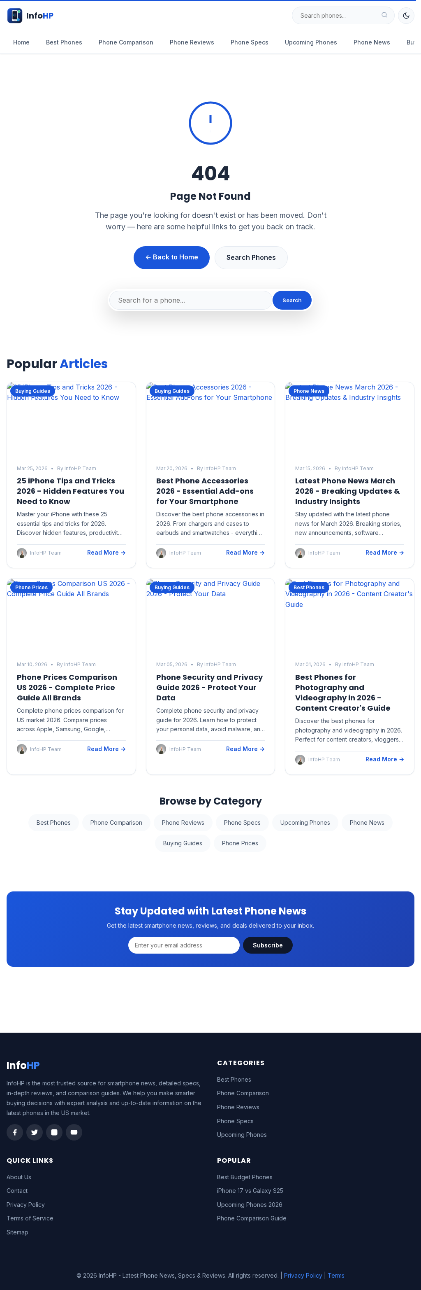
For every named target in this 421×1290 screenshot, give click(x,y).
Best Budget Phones (245, 1176)
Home (21, 42)
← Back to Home (171, 257)
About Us (19, 1176)
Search (292, 300)
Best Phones (64, 42)
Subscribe (268, 945)
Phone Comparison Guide (252, 1218)
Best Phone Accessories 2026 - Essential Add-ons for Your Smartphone (205, 491)
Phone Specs (249, 42)
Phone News (372, 42)
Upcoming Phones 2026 (249, 1204)
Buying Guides (182, 843)
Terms (336, 1275)
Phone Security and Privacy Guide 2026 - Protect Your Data (209, 687)
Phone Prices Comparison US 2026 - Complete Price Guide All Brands (67, 687)
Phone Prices (240, 843)
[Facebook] (15, 1132)
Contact (17, 1190)
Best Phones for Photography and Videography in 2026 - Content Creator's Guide (343, 693)
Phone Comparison (126, 42)
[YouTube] (74, 1132)
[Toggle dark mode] (406, 15)
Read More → (106, 552)
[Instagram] (54, 1132)
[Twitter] (34, 1132)
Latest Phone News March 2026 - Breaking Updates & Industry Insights (347, 491)
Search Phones (251, 257)
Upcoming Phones (311, 42)
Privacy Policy (26, 1204)
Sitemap (17, 1232)
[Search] (384, 15)
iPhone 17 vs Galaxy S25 (250, 1190)
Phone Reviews (192, 42)
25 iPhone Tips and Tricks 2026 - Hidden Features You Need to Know (70, 491)
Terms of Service (30, 1218)
